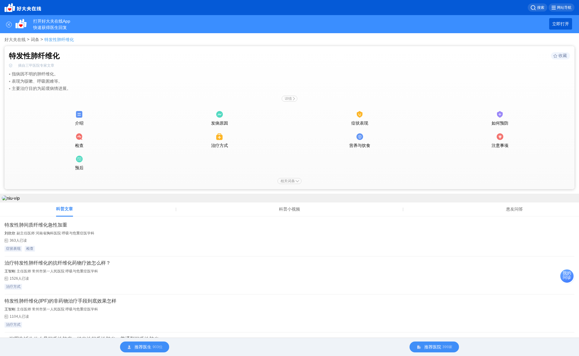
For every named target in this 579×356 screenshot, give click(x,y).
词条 (35, 39)
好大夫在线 (15, 39)
